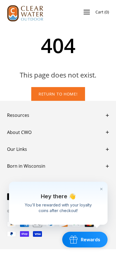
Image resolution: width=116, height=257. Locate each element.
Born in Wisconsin (26, 166)
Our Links (17, 149)
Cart (102, 12)
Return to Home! (58, 94)
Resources (18, 115)
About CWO (19, 132)
